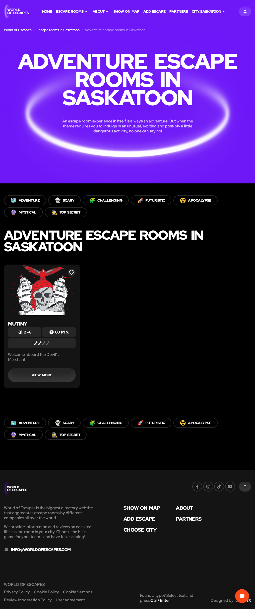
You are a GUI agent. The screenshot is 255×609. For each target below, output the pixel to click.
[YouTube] (230, 487)
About (99, 11)
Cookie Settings (77, 592)
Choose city (140, 529)
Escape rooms (69, 11)
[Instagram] (208, 487)
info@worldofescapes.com (40, 549)
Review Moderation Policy (28, 600)
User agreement (70, 600)
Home (47, 11)
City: (206, 11)
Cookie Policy (46, 592)
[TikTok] (219, 487)
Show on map (126, 11)
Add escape (154, 11)
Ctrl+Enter (160, 600)
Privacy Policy (17, 592)
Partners (178, 11)
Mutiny (17, 324)
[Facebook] (197, 487)
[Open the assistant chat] (242, 596)
